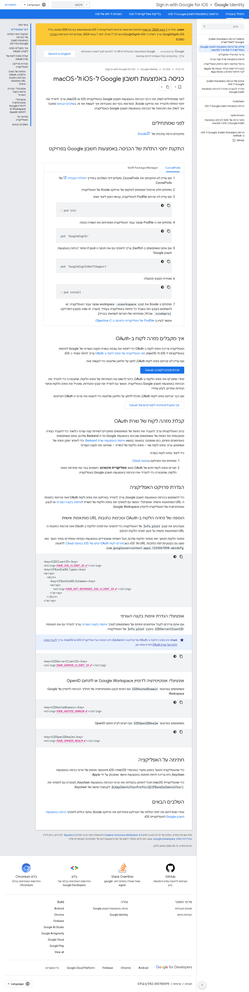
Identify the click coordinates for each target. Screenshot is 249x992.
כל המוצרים (52, 967)
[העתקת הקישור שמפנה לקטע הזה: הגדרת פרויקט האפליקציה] (126, 487)
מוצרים (166, 69)
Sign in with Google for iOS (182, 4)
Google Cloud (56, 939)
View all (59, 952)
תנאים (188, 983)
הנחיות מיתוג (184, 914)
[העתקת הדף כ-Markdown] (167, 87)
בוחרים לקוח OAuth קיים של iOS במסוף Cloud (95, 543)
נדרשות (147, 29)
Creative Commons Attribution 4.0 (123, 835)
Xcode (142, 134)
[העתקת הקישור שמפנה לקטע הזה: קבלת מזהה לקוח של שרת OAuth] (110, 421)
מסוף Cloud (140, 461)
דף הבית (179, 69)
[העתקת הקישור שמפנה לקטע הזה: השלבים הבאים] (148, 802)
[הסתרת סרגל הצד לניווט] (202, 985)
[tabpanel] (114, 249)
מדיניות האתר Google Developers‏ (172, 838)
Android (59, 908)
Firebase (58, 920)
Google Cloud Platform (81, 967)
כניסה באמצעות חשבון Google (110, 908)
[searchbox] (222, 26)
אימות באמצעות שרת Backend (105, 440)
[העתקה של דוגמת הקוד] (169, 205)
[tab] (173, 167)
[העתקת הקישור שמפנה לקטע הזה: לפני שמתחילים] (148, 123)
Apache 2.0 (70, 835)
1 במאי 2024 (159, 29)
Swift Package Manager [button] (143, 167)
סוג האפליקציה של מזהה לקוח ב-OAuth (120, 353)
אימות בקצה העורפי (69, 502)
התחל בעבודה (234, 14)
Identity (237, 4)
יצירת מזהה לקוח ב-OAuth (162, 370)
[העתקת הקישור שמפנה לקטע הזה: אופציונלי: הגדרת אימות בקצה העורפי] (117, 616)
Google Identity (149, 69)
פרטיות (177, 983)
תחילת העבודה (77, 178)
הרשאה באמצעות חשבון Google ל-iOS (193, 14)
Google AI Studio (54, 927)
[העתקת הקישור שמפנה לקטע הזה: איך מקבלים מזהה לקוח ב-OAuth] (112, 339)
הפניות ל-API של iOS (108, 14)
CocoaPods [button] (173, 167)
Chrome (59, 914)
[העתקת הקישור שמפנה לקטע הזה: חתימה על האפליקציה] (134, 760)
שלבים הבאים (65, 104)
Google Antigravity (52, 933)
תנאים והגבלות (183, 908)
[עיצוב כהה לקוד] (162, 205)
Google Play (57, 945)
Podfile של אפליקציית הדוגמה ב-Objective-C (125, 320)
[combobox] (71, 4)
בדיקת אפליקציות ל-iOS (145, 14)
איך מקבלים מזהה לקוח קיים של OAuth (154, 405)
